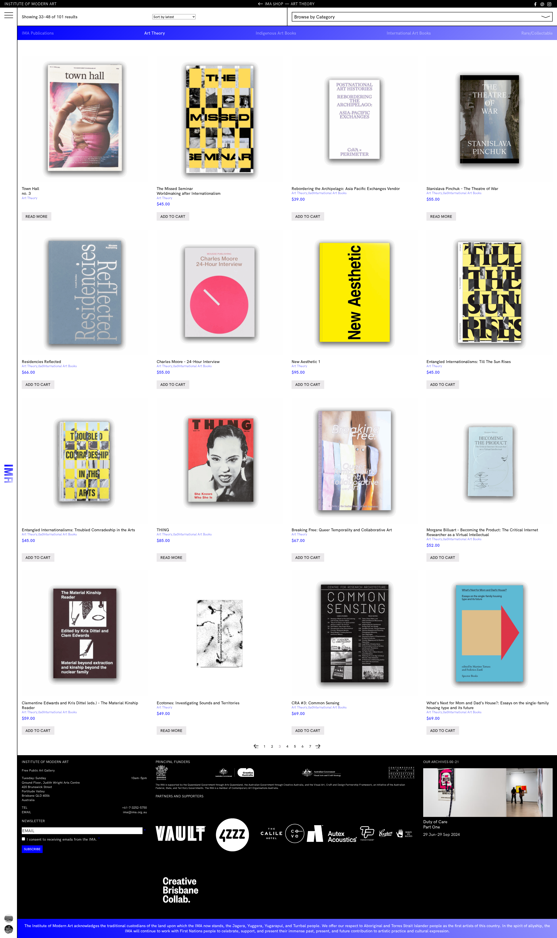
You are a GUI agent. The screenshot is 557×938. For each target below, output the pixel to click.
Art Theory (154, 33)
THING (184, 535)
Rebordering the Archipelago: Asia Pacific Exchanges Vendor (346, 194)
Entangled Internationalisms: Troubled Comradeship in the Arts (78, 535)
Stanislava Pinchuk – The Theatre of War (462, 194)
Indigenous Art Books (276, 33)
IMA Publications (38, 33)
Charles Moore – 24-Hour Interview (188, 367)
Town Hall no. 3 (30, 193)
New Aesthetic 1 (306, 367)
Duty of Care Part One (435, 824)
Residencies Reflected (49, 367)
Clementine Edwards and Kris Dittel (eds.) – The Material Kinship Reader (80, 710)
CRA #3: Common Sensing (319, 708)
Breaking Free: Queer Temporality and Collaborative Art (342, 535)
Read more (36, 216)
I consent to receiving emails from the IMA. (63, 839)
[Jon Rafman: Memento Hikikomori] (8, 929)
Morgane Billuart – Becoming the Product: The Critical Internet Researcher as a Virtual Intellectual (482, 537)
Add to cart (172, 216)
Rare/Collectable (537, 33)
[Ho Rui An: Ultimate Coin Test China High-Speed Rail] (8, 918)
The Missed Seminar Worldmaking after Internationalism (189, 196)
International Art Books (409, 33)
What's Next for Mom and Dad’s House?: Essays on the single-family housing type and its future (487, 710)
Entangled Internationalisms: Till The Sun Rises (468, 367)
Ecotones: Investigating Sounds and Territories (198, 708)
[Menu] (4, 11)
